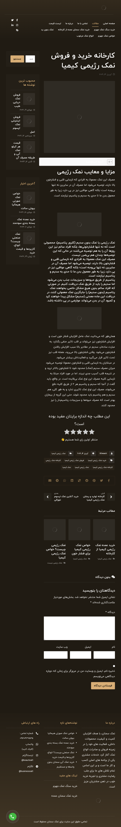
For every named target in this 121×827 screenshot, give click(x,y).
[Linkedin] (12, 25)
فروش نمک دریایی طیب (16, 100)
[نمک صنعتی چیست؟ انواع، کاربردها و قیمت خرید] (29, 238)
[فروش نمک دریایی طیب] (29, 99)
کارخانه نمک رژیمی (53, 460)
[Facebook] (17, 20)
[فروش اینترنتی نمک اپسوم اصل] (29, 121)
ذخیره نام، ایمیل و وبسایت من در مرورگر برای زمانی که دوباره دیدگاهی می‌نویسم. (80, 673)
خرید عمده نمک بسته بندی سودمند (24, 221)
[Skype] (17, 30)
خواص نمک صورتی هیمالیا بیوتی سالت (61, 736)
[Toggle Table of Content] (108, 161)
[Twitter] (12, 20)
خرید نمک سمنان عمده (64, 796)
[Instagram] (17, 25)
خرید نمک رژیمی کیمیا (97, 460)
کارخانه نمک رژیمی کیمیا (103, 467)
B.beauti (103, 453)
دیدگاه (110, 612)
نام (113, 647)
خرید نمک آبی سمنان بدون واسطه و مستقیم (60, 764)
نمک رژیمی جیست (54, 563)
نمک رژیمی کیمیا (59, 453)
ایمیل (88, 647)
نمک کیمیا (67, 467)
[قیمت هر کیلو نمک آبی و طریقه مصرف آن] (29, 147)
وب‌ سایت (62, 647)
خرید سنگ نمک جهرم (65, 786)
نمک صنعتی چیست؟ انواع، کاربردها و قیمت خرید (60, 755)
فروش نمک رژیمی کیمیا (74, 460)
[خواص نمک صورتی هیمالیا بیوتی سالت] (29, 198)
